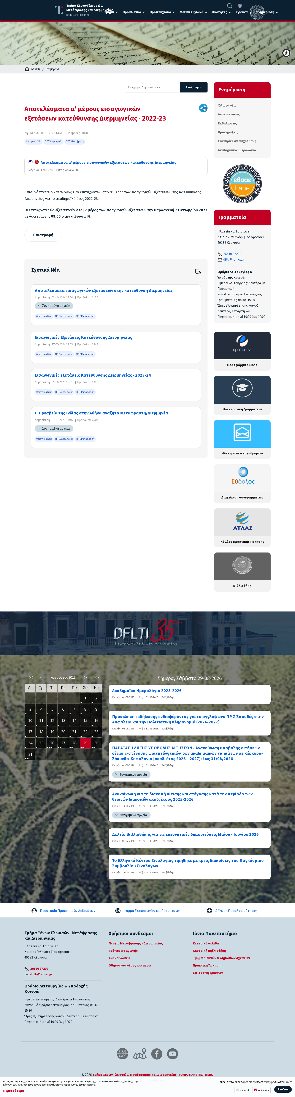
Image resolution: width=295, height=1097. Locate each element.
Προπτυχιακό (160, 12)
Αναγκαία (245, 1090)
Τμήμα (109, 12)
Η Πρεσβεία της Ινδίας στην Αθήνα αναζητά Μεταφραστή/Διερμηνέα (101, 413)
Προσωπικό (132, 12)
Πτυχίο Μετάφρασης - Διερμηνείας (136, 943)
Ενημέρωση (53, 69)
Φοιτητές (219, 12)
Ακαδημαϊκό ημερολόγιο (237, 150)
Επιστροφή (43, 235)
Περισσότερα (13, 1091)
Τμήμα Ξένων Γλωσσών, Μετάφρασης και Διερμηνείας (134, 1074)
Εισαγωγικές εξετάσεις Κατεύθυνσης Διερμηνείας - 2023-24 (93, 375)
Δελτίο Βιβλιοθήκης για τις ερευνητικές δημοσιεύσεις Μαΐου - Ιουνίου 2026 (185, 834)
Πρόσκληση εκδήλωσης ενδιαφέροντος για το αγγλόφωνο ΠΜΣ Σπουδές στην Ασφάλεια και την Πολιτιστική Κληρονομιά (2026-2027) (188, 719)
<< (30, 677)
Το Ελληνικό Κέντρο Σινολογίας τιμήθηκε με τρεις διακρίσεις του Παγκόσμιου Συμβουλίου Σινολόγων (188, 863)
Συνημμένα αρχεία (56, 305)
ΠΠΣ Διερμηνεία (53, 141)
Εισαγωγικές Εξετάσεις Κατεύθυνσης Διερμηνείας (83, 337)
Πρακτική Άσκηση (206, 965)
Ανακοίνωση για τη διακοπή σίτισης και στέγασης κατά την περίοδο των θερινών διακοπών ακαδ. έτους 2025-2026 (182, 796)
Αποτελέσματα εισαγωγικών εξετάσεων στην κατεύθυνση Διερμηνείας (104, 290)
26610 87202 (232, 254)
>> (96, 677)
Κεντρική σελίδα (206, 943)
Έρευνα (242, 12)
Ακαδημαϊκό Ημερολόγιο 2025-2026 (147, 691)
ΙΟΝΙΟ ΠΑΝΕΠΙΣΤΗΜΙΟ (196, 1074)
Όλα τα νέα (227, 105)
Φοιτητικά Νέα (33, 141)
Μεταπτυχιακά (191, 12)
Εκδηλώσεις (227, 123)
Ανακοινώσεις (229, 114)
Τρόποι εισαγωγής (123, 950)
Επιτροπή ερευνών (208, 972)
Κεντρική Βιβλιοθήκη (209, 950)
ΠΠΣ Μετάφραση (75, 141)
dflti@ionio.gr (233, 259)
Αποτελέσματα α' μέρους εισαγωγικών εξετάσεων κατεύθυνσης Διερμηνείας (107, 162)
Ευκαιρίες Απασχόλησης (237, 141)
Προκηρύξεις (228, 132)
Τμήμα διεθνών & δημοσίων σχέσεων (221, 958)
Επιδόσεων (264, 1090)
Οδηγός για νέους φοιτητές (130, 965)
